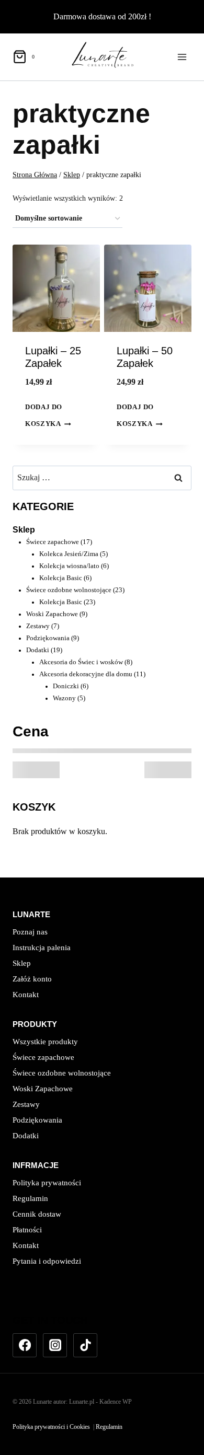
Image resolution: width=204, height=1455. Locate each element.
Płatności (27, 1230)
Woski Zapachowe (43, 1088)
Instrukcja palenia (42, 947)
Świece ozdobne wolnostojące (62, 1073)
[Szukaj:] (102, 477)
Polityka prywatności (47, 1183)
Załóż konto (32, 979)
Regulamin (30, 1198)
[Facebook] (25, 1345)
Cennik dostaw (37, 1214)
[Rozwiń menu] (181, 57)
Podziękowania (37, 1120)
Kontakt (26, 994)
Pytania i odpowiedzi (47, 1261)
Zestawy (26, 1104)
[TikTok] (85, 1345)
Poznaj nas (30, 932)
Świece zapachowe (43, 1057)
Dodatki (26, 1135)
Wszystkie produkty (45, 1041)
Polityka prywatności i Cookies (51, 1426)
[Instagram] (55, 1345)
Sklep (24, 529)
